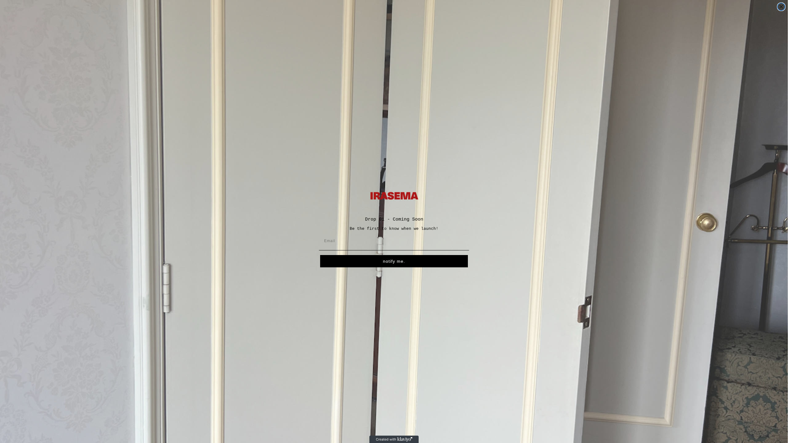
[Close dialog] (781, 6)
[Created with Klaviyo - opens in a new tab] (394, 439)
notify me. (394, 261)
